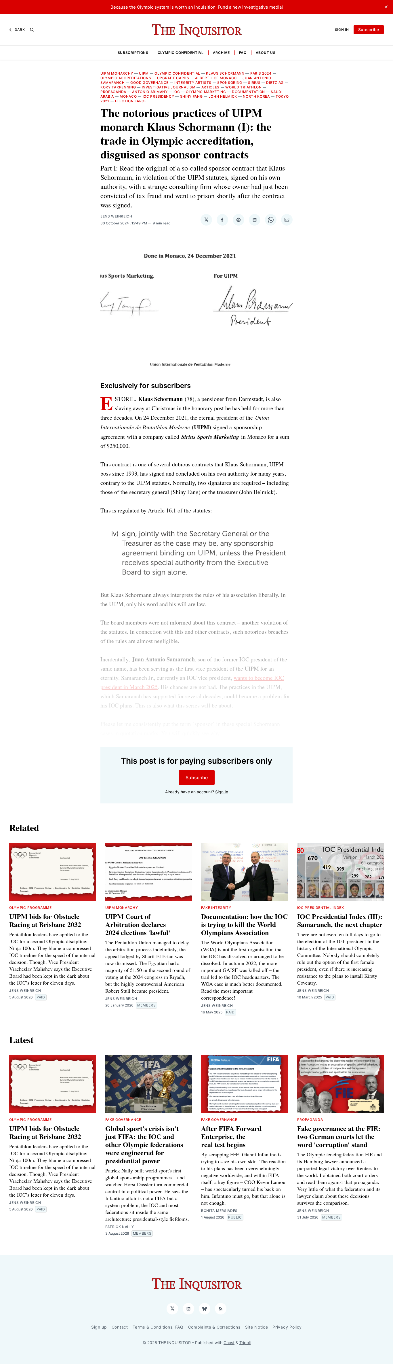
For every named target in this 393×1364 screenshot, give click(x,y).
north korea (256, 96)
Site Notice (256, 1327)
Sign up (99, 1327)
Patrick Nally (119, 1227)
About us (266, 52)
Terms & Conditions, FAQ (158, 1327)
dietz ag (275, 82)
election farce (131, 101)
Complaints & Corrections (214, 1327)
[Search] (32, 29)
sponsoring (229, 82)
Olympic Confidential (181, 52)
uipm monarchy (116, 73)
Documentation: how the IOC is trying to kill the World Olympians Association (244, 924)
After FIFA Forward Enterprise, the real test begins (231, 1136)
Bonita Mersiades (219, 1210)
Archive (221, 52)
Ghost (229, 1342)
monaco (128, 96)
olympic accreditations (125, 78)
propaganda (113, 92)
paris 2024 (261, 73)
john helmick (223, 96)
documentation (248, 92)
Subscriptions (133, 52)
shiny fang (191, 96)
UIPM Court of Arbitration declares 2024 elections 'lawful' (137, 924)
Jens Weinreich (116, 216)
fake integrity (216, 907)
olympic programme (30, 907)
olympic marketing (206, 92)
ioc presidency (158, 96)
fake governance (123, 1119)
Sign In (342, 29)
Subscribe (368, 29)
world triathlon (243, 87)
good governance (149, 82)
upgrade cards (173, 78)
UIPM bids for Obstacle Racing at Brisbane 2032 (45, 920)
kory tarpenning (118, 87)
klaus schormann (225, 73)
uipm (144, 73)
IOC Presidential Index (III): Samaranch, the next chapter (339, 920)
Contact (120, 1327)
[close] (386, 7)
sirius (254, 82)
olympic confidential (177, 73)
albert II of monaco (216, 78)
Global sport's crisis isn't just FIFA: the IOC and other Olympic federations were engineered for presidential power (144, 1144)
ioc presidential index (320, 907)
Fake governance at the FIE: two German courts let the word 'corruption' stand (338, 1136)
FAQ (243, 52)
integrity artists (192, 82)
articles (210, 87)
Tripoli (245, 1342)
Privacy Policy (287, 1327)
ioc (176, 92)
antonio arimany (150, 92)
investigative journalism (169, 87)
